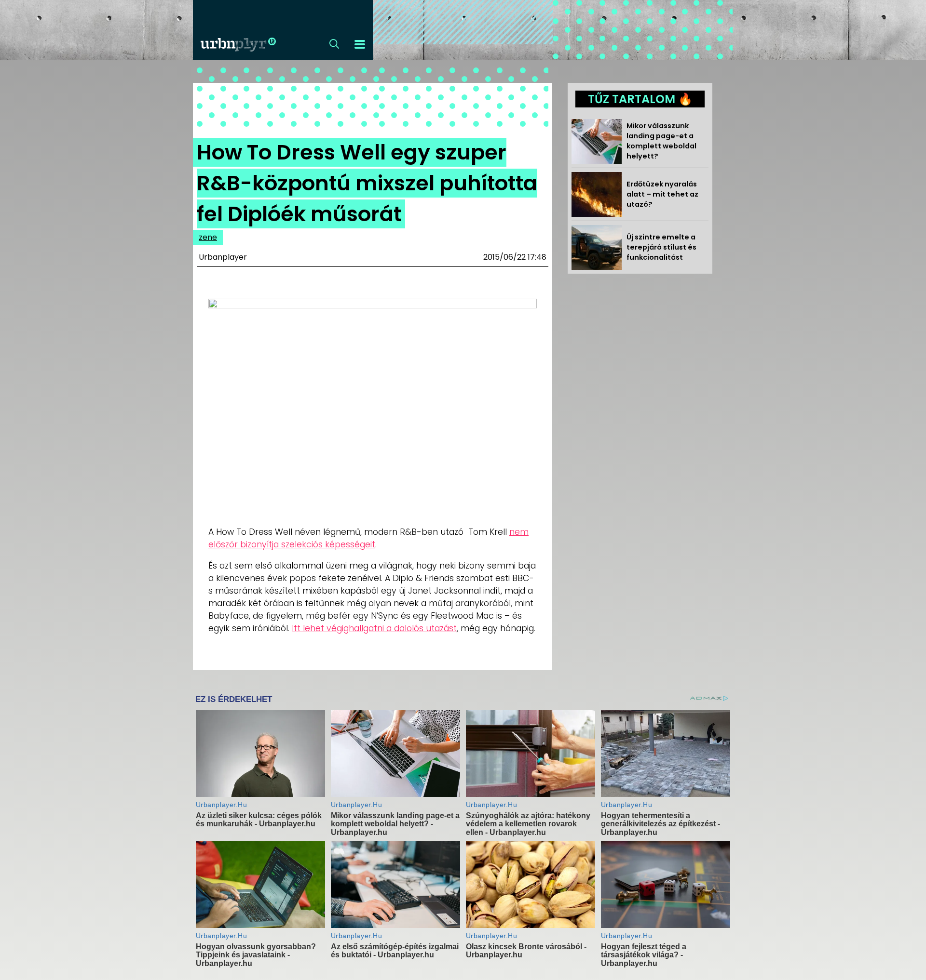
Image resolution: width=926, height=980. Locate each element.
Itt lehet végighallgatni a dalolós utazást (374, 628)
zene (208, 237)
